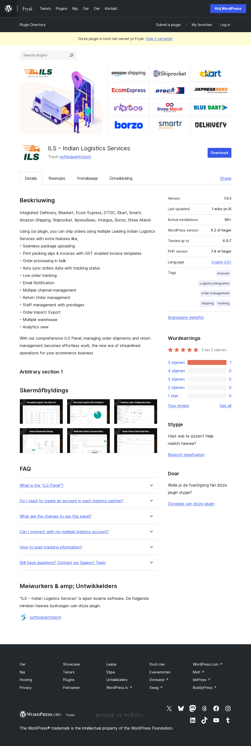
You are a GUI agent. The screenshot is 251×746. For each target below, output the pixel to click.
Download (219, 153)
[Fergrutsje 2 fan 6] (103, 405)
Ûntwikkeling (120, 178)
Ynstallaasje (87, 178)
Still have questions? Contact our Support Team (63, 562)
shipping (207, 303)
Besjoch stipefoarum (186, 454)
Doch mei (157, 664)
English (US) (221, 262)
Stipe (110, 672)
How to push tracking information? (51, 547)
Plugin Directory (33, 25)
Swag (156, 687)
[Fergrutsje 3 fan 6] (150, 405)
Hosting (26, 680)
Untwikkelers (116, 680)
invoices (223, 273)
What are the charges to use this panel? (55, 516)
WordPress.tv (119, 687)
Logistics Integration (214, 283)
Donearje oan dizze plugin (191, 503)
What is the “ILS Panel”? (41, 485)
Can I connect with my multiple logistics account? (64, 531)
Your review (178, 405)
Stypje (225, 178)
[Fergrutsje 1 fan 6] (56, 405)
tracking (223, 303)
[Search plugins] (71, 55)
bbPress (202, 680)
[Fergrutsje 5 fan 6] (103, 434)
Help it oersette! (159, 39)
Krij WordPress (228, 8)
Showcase (71, 664)
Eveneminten (160, 672)
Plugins (69, 680)
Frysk (70, 715)
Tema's (69, 672)
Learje (111, 664)
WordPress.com (208, 664)
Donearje (159, 680)
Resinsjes (57, 178)
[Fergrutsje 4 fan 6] (56, 434)
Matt (198, 672)
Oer (23, 664)
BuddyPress (205, 687)
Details (31, 178)
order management (215, 293)
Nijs (22, 672)
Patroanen (71, 687)
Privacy (26, 687)
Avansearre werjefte (186, 317)
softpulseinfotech (75, 156)
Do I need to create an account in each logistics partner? (71, 501)
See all (225, 405)
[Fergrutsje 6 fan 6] (150, 434)
